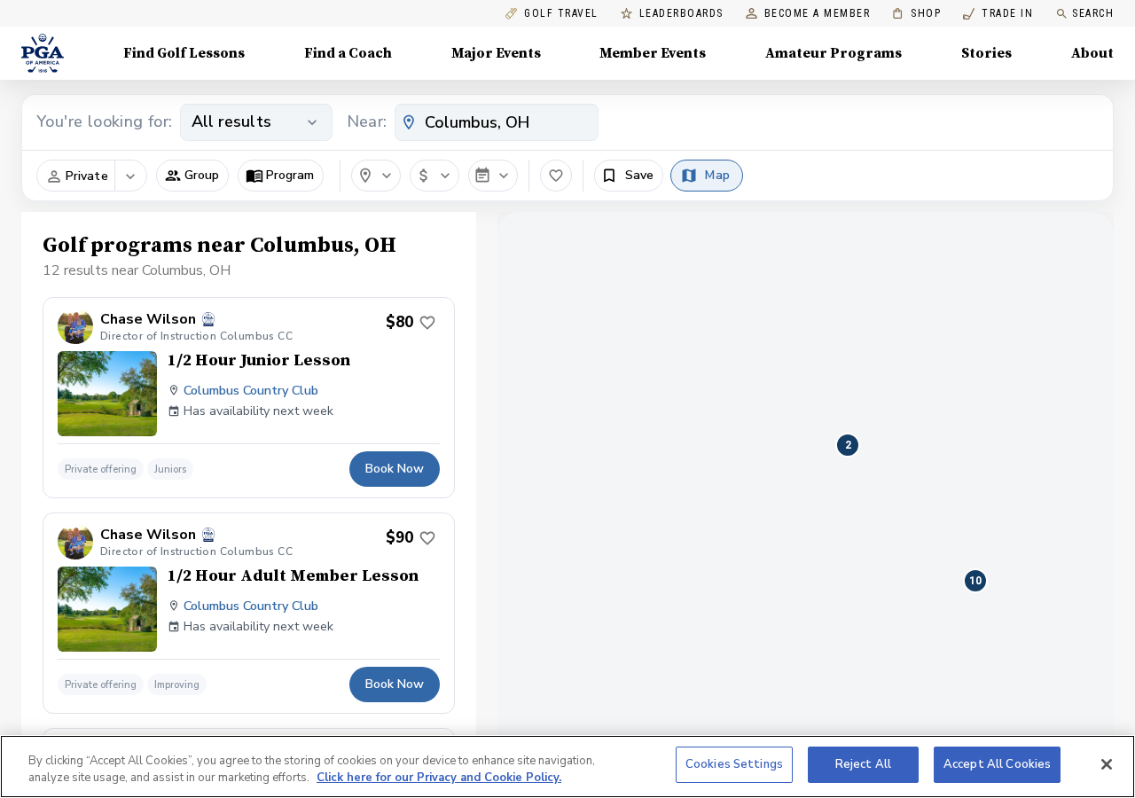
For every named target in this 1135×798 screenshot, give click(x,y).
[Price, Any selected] (434, 176)
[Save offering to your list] (427, 322)
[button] (192, 176)
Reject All (863, 764)
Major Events (496, 53)
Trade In (998, 14)
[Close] (1106, 764)
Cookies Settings (734, 764)
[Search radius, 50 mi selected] (376, 176)
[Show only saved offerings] (556, 176)
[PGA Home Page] (42, 53)
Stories (986, 53)
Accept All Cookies (997, 764)
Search (1093, 13)
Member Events (652, 53)
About (1092, 53)
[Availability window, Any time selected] (493, 176)
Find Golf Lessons (184, 53)
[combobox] (497, 122)
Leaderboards (681, 14)
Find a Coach (348, 53)
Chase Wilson (148, 319)
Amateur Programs (833, 53)
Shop (916, 14)
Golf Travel (561, 14)
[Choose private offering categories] (130, 176)
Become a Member (817, 14)
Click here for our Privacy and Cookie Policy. (439, 778)
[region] (567, 766)
